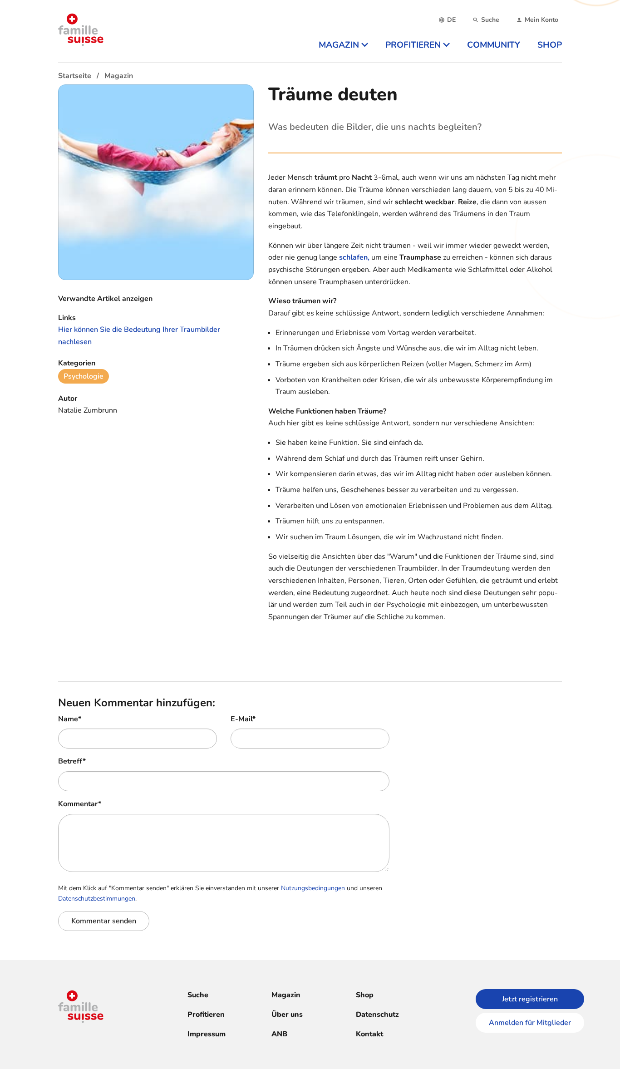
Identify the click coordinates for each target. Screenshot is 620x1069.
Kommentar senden (103, 921)
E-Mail (243, 719)
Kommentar (79, 804)
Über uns (287, 1015)
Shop (365, 995)
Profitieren (206, 1015)
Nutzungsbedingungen (313, 888)
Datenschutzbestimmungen (96, 898)
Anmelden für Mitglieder (530, 1023)
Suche (197, 995)
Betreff (72, 761)
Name (69, 719)
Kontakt (369, 1034)
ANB (279, 1034)
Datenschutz (377, 1015)
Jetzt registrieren (530, 999)
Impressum (206, 1034)
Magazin (285, 995)
